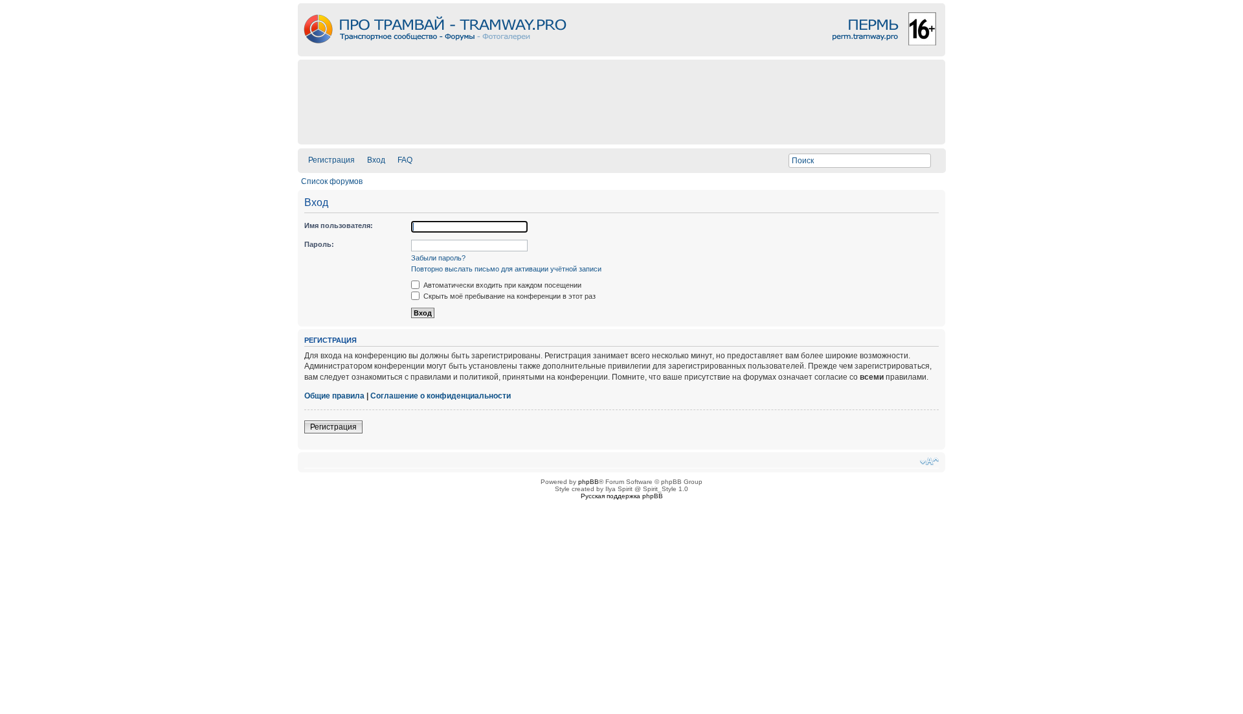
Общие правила (334, 395)
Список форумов (332, 181)
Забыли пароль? (438, 258)
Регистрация (331, 160)
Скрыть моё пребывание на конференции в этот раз (508, 296)
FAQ (405, 160)
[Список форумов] (621, 52)
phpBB (588, 481)
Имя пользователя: (338, 225)
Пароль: (319, 244)
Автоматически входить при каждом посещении (501, 285)
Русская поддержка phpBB (622, 496)
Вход (376, 160)
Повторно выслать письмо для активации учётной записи (506, 269)
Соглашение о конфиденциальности (440, 395)
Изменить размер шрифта (929, 461)
